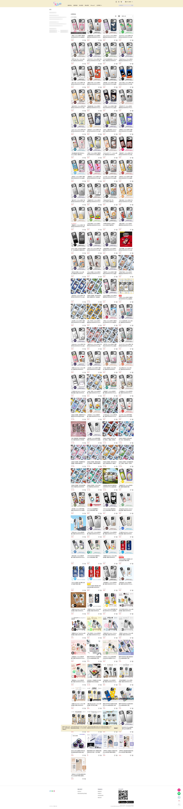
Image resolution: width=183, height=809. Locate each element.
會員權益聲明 (100, 795)
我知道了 (116, 728)
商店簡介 (79, 791)
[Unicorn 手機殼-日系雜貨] (57, 3)
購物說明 (100, 791)
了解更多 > (64, 729)
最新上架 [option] (124, 16)
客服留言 (100, 793)
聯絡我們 (100, 797)
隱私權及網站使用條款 (82, 793)
